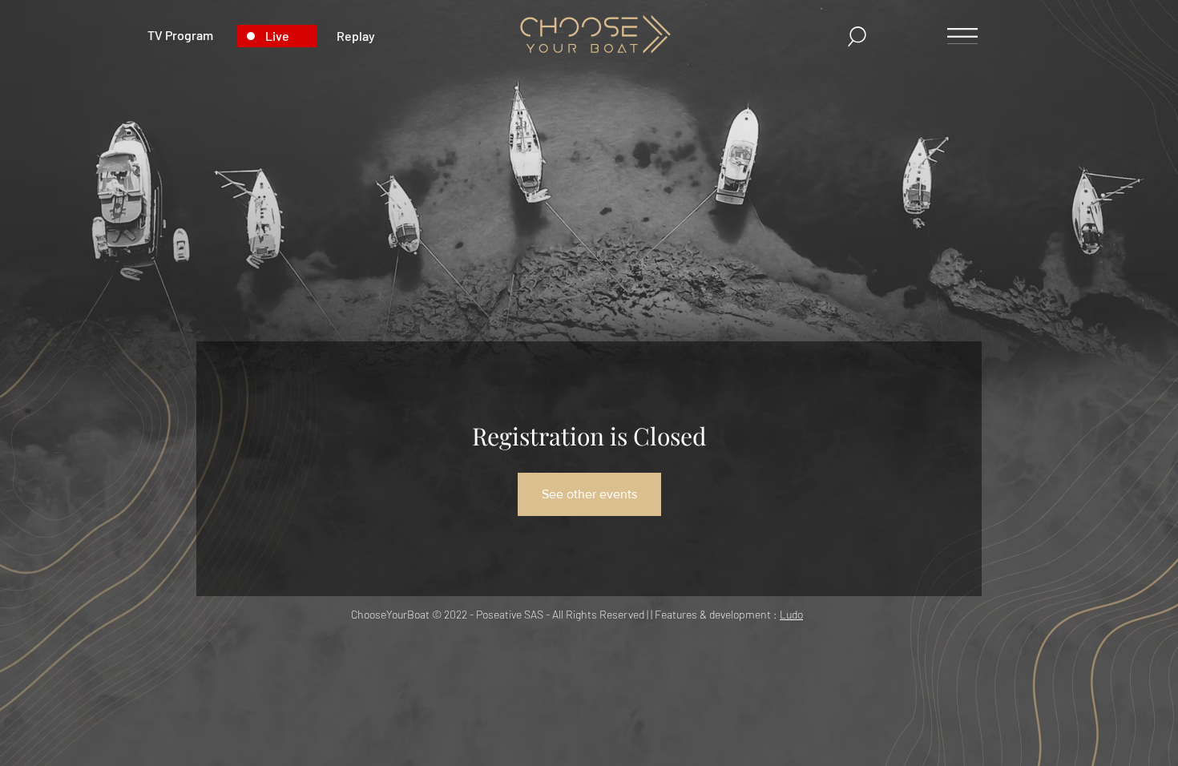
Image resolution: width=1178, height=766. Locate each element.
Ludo (791, 614)
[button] (277, 36)
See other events (589, 494)
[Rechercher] (858, 36)
